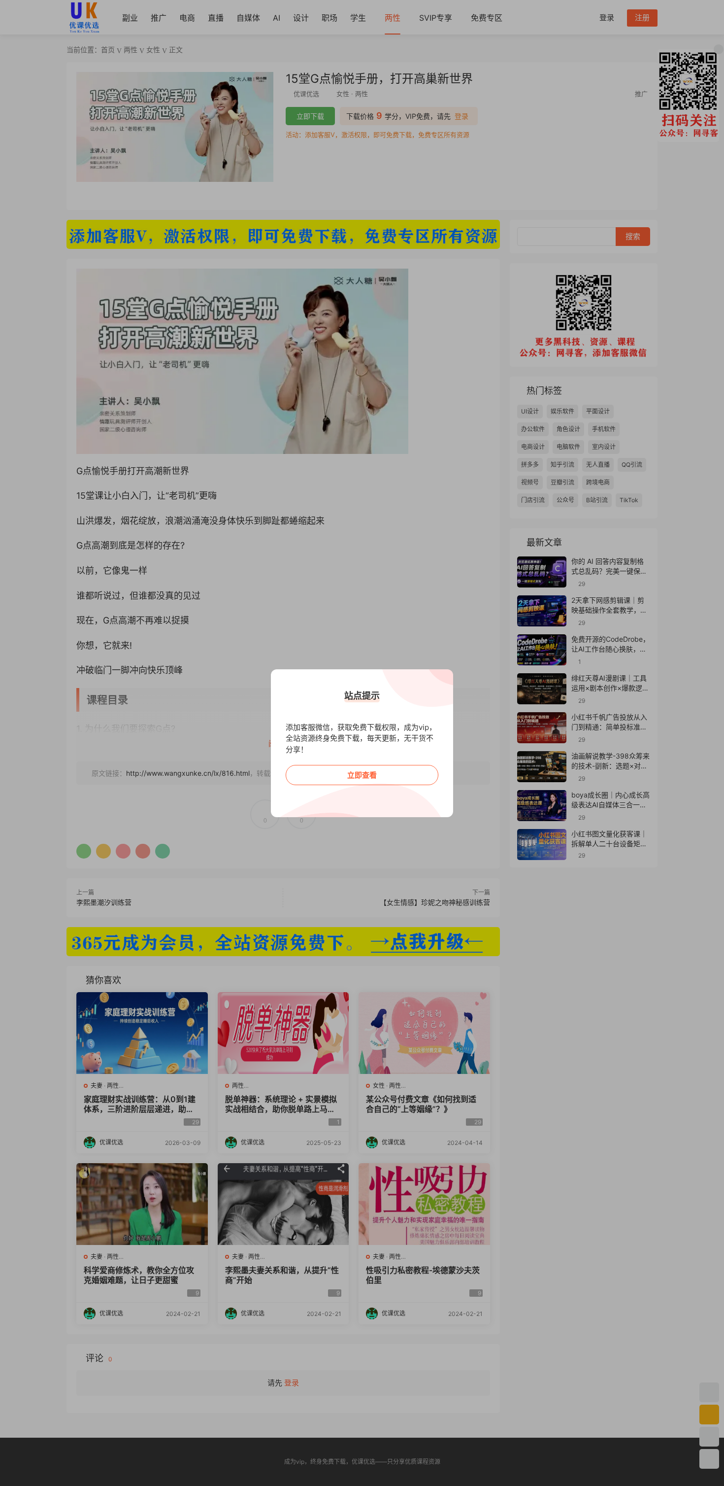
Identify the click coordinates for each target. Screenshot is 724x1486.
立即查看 (362, 775)
